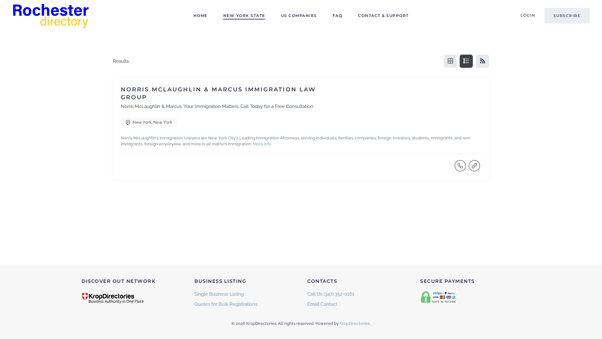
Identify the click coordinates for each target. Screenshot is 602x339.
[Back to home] (52, 15)
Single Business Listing (219, 294)
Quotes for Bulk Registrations (225, 304)
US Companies (299, 15)
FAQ (338, 15)
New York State (244, 15)
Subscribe (567, 15)
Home (200, 15)
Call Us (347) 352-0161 (330, 294)
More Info (262, 144)
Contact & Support (383, 15)
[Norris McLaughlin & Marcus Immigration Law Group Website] (475, 168)
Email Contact (322, 304)
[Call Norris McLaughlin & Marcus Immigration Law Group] (461, 168)
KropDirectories (355, 323)
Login (528, 15)
